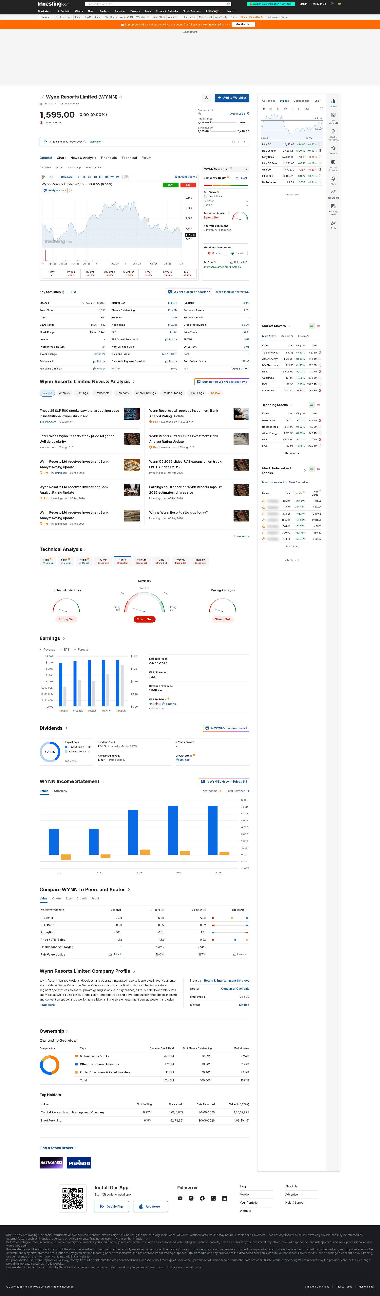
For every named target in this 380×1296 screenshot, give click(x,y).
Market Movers (274, 326)
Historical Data (94, 167)
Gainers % (287, 335)
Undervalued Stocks (277, 17)
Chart (61, 158)
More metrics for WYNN (232, 292)
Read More (47, 1004)
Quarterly (60, 790)
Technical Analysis (61, 549)
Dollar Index (269, 182)
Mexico (244, 1004)
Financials (109, 158)
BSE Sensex (269, 150)
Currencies (268, 100)
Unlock (117, 954)
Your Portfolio (249, 1202)
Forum (146, 158)
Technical (129, 158)
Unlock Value (237, 113)
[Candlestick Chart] (43, 177)
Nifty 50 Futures (271, 163)
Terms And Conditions (316, 1286)
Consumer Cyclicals (235, 988)
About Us (291, 1186)
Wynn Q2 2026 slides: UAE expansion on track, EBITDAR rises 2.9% (185, 464)
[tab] (48, 561)
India (78, 17)
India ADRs (159, 17)
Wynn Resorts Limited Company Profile (85, 971)
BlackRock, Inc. (51, 1120)
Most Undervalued (273, 482)
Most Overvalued (299, 482)
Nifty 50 (266, 144)
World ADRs (142, 17)
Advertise (291, 1194)
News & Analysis (83, 158)
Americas (173, 17)
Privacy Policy (344, 1286)
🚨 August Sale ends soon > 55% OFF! (271, 4)
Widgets (245, 1210)
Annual (44, 790)
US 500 (266, 169)
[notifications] (332, 4)
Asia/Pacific (221, 17)
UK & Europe (189, 17)
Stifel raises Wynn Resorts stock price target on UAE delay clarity (77, 439)
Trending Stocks (275, 405)
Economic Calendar (167, 11)
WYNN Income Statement (70, 781)
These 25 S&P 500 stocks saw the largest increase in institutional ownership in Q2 (79, 413)
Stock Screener (192, 11)
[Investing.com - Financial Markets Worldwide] (53, 4)
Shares (45, 17)
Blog (243, 1186)
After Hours (110, 17)
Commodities (302, 100)
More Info (95, 141)
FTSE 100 (267, 175)
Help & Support (295, 1202)
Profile (59, 167)
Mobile (244, 1194)
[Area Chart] (51, 177)
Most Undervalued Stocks (276, 470)
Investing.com (48, 421)
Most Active (269, 335)
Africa (234, 17)
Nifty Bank (268, 156)
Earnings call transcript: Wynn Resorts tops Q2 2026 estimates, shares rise (185, 489)
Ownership (74, 167)
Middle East (205, 17)
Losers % (304, 335)
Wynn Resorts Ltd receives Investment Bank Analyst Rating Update (183, 413)
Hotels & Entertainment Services (226, 980)
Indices (284, 100)
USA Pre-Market (92, 17)
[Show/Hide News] (126, 177)
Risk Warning (366, 1286)
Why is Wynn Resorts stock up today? (178, 512)
